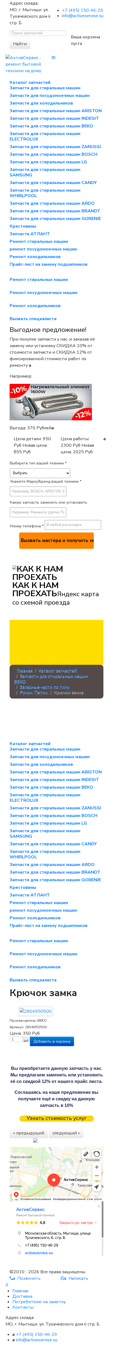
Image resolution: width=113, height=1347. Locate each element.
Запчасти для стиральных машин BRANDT (55, 211)
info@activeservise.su (82, 16)
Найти (20, 44)
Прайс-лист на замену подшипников (48, 264)
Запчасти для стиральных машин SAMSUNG (45, 172)
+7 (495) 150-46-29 (82, 10)
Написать (76, 1278)
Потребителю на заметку (39, 1302)
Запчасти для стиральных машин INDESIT (54, 118)
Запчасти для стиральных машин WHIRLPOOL (45, 193)
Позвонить (27, 1278)
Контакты (22, 1307)
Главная (20, 1291)
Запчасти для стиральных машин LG (48, 162)
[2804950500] (35, 1011)
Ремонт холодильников (35, 257)
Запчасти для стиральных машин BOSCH (53, 154)
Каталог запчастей (30, 82)
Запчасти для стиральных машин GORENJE (55, 219)
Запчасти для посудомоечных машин (50, 96)
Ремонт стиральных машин (39, 241)
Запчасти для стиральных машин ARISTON (56, 111)
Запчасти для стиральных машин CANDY (53, 183)
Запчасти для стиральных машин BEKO (51, 126)
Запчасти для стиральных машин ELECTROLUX (45, 136)
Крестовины (23, 226)
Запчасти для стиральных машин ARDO (52, 203)
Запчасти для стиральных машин (45, 88)
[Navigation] (53, 57)
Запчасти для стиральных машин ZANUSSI (55, 147)
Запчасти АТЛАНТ (30, 234)
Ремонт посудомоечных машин (43, 293)
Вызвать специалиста (33, 319)
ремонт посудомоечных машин (43, 249)
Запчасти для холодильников (41, 103)
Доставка (22, 1296)
